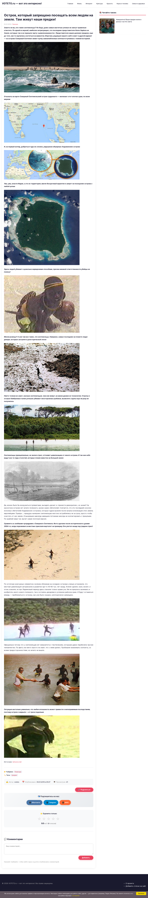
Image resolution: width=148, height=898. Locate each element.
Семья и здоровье (138, 3)
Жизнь (79, 3)
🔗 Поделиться (84, 790)
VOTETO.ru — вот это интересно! (22, 3)
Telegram (51, 802)
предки (14, 775)
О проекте (130, 883)
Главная (70, 3)
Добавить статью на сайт (136, 886)
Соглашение (75, 895)
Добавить (86, 858)
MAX (65, 802)
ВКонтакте (34, 802)
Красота (110, 3)
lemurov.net (17, 762)
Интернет (89, 3)
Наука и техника (122, 3)
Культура (99, 3)
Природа (15, 24)
